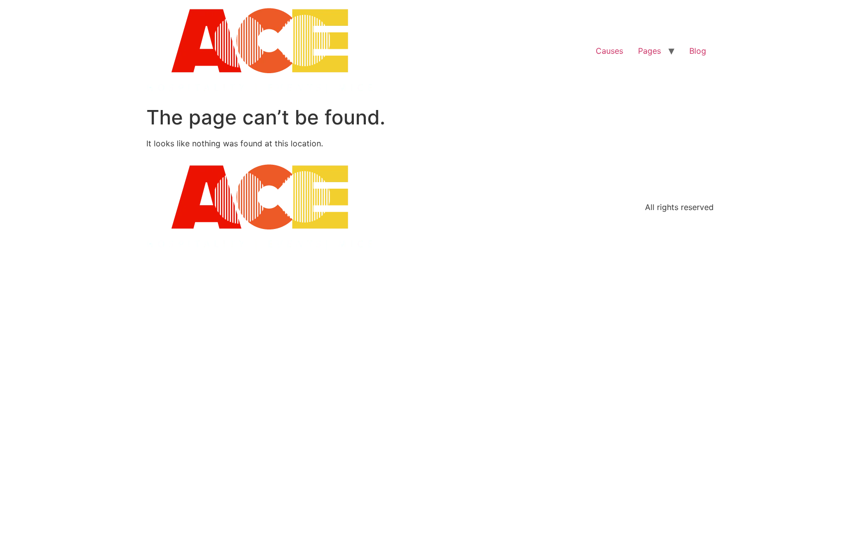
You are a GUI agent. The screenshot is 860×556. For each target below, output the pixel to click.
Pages (649, 51)
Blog (697, 51)
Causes (609, 51)
